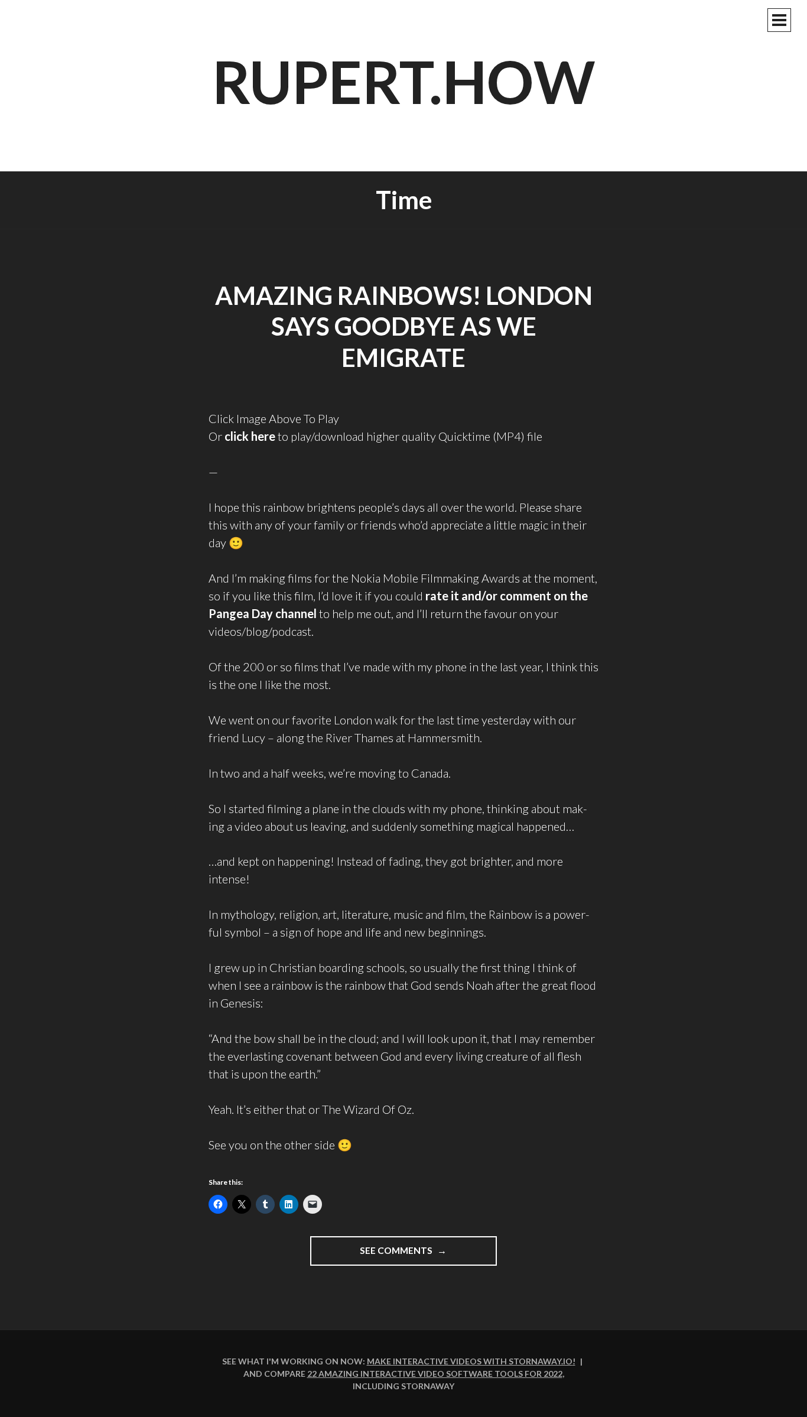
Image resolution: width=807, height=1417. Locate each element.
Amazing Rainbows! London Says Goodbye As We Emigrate (404, 326)
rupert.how (404, 81)
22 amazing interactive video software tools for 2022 (434, 1374)
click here (249, 436)
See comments (423, 1255)
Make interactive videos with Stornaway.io (469, 1361)
